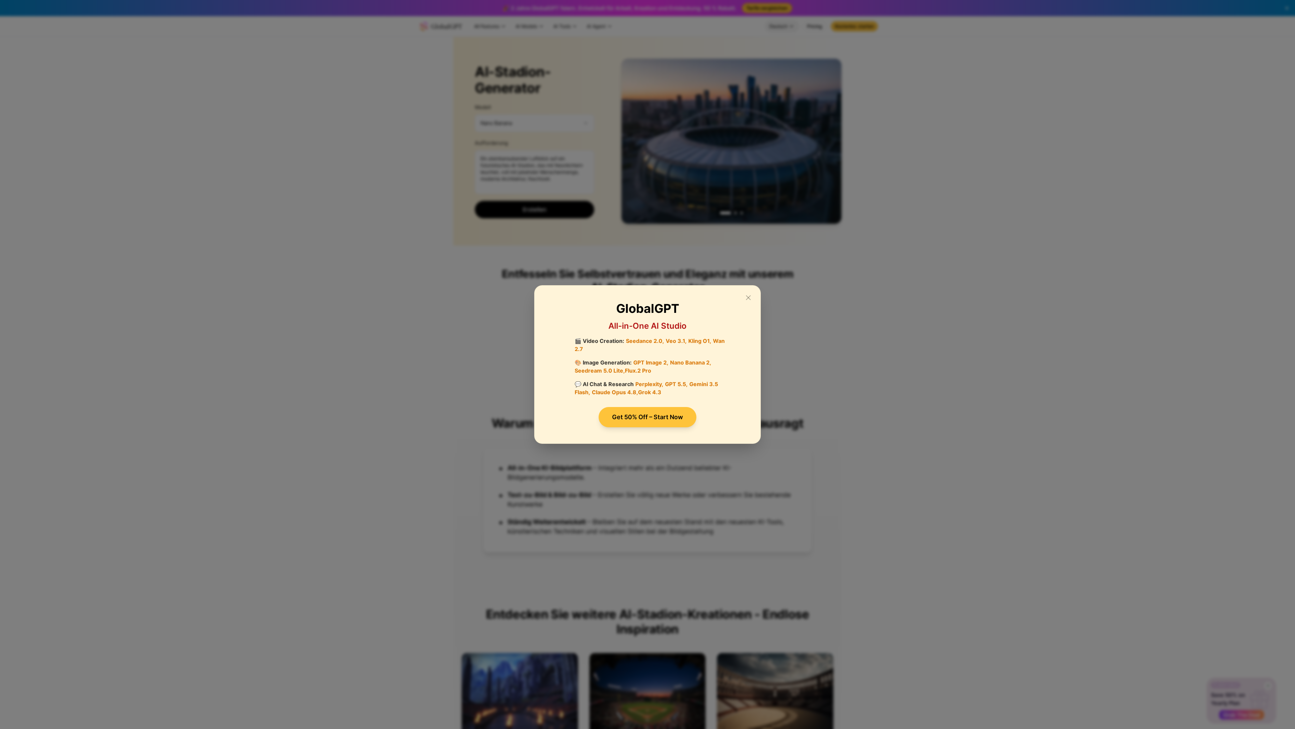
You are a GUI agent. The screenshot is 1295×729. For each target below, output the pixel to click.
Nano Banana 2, (690, 362)
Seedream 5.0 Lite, (600, 370)
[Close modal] (748, 298)
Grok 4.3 (649, 392)
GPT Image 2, (650, 362)
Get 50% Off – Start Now (647, 417)
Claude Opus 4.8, (615, 392)
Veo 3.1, (676, 341)
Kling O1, (699, 341)
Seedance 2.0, (645, 341)
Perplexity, (649, 384)
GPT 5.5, (676, 384)
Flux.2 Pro (638, 370)
